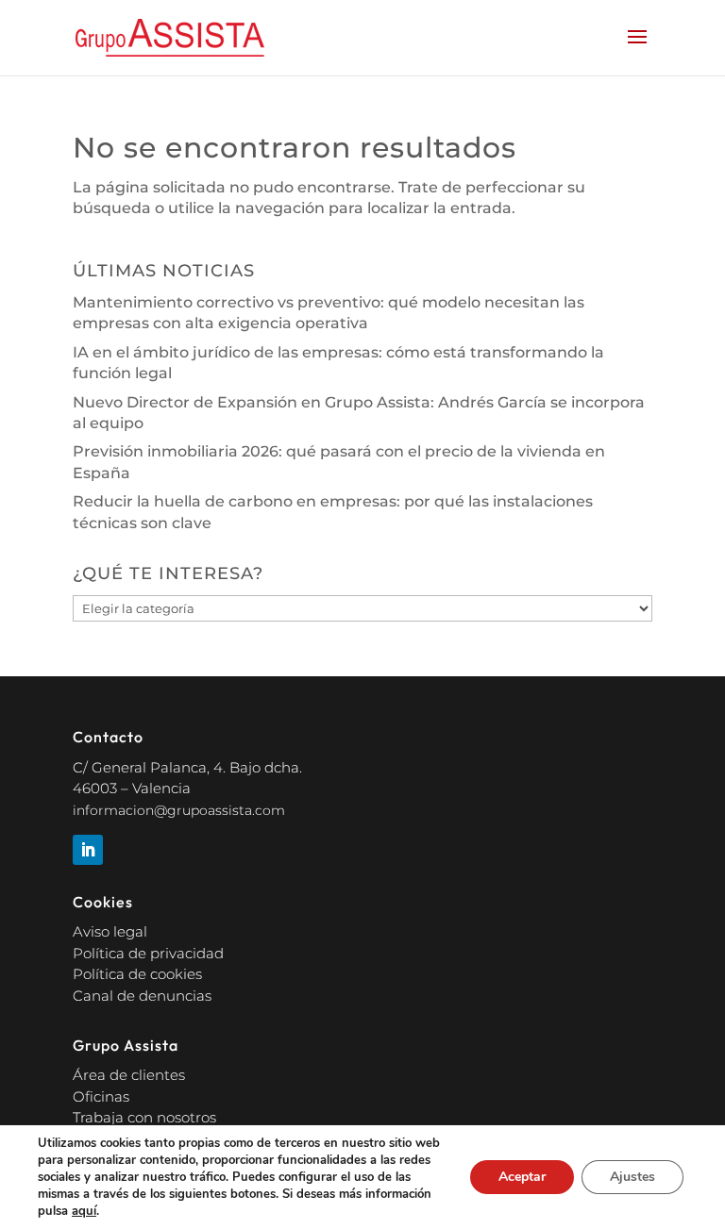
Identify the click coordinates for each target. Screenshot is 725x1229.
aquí (84, 1211)
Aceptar (522, 1177)
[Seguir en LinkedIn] (88, 850)
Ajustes (632, 1177)
